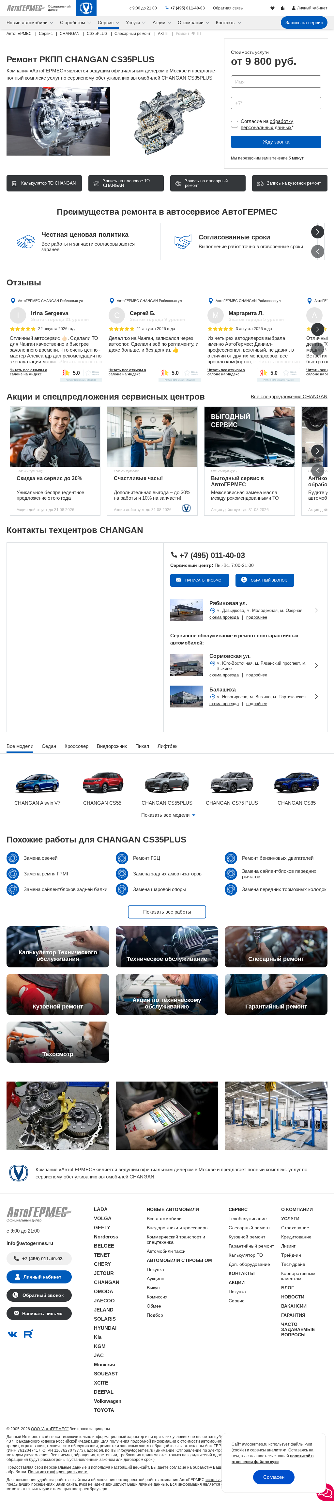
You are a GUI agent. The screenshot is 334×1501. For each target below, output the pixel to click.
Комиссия (157, 1296)
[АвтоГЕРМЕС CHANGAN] (86, 8)
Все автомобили (164, 1218)
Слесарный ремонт (249, 1227)
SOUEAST (106, 1373)
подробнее (256, 617)
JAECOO (104, 1300)
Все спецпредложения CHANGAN (289, 396)
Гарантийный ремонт (251, 1246)
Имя (234, 73)
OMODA (103, 1291)
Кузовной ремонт (247, 1236)
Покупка (155, 1269)
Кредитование (296, 1236)
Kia (97, 1337)
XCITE (101, 1383)
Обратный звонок (268, 580)
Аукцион (155, 1278)
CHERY (102, 1264)
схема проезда (224, 617)
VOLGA (103, 1218)
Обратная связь (228, 8)
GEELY (102, 1227)
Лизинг (288, 1246)
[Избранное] (273, 8)
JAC (99, 1355)
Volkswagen (107, 1401)
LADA (101, 1209)
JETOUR (104, 1273)
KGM (100, 1346)
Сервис (236, 1300)
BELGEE (104, 1246)
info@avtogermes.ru (30, 1243)
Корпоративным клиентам (298, 1276)
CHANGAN (106, 1282)
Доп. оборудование (249, 1264)
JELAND (104, 1309)
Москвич (104, 1364)
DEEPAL (104, 1392)
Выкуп (153, 1287)
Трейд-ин (291, 1255)
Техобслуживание (248, 1218)
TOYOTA (104, 1410)
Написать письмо (202, 580)
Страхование (295, 1227)
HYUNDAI (105, 1328)
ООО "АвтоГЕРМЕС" (49, 1429)
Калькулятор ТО (246, 1255)
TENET (102, 1255)
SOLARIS (105, 1319)
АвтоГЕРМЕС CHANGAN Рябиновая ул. (51, 301)
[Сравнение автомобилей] (283, 8)
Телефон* (238, 95)
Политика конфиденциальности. (58, 1472)
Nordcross (106, 1236)
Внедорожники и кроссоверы (177, 1227)
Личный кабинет (42, 1277)
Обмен (154, 1306)
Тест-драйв (293, 1264)
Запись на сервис (304, 22)
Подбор (155, 1315)
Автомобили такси (166, 1251)
